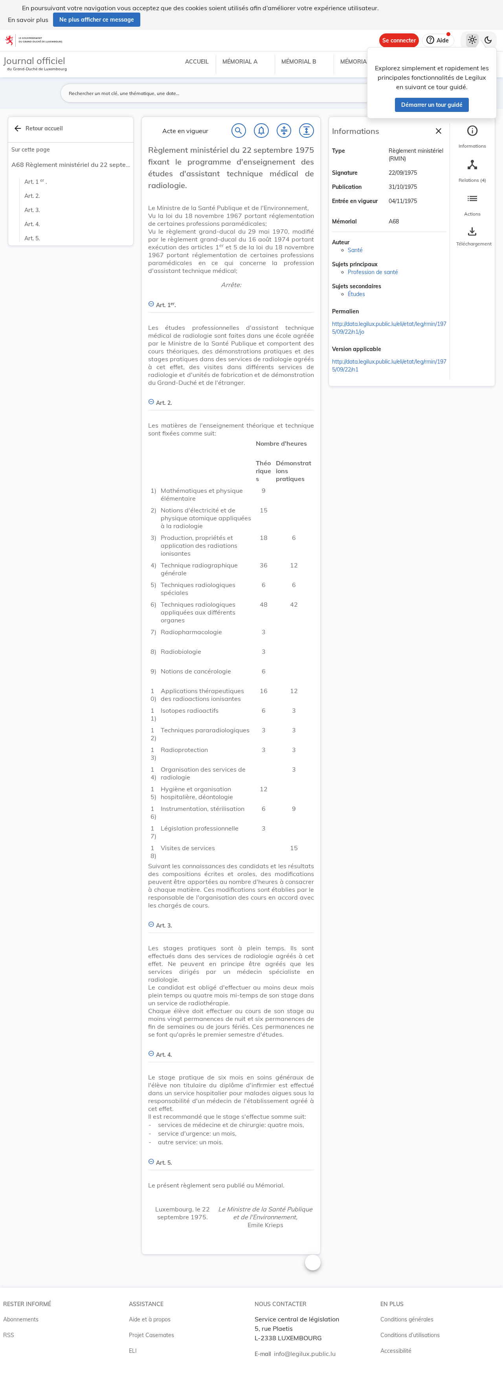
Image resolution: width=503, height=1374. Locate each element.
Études (356, 294)
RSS (8, 1335)
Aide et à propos (150, 1319)
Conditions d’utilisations (410, 1335)
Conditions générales (406, 1319)
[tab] (472, 137)
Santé (355, 250)
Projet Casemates (151, 1335)
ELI (133, 1350)
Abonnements (21, 1319)
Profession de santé (373, 272)
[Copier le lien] (370, 312)
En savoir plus (28, 20)
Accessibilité (395, 1350)
